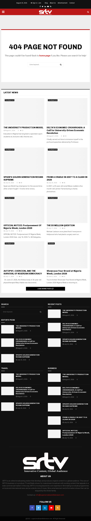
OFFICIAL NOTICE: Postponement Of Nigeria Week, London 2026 (22, 226)
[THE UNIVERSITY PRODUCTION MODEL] (24, 111)
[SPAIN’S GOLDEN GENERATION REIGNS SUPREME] (24, 160)
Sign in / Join (36, 3)
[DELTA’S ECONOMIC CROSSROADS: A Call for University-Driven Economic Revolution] (67, 111)
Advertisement (62, 3)
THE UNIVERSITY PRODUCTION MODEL (23, 127)
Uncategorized (9, 100)
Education (51, 243)
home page (44, 55)
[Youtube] (51, 507)
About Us (53, 3)
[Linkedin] (45, 507)
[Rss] (57, 507)
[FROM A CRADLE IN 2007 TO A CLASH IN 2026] (67, 160)
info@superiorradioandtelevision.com (50, 495)
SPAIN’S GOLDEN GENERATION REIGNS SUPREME (27, 356)
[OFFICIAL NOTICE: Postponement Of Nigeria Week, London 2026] (24, 209)
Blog (46, 3)
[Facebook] (32, 507)
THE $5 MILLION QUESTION (61, 225)
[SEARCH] (40, 311)
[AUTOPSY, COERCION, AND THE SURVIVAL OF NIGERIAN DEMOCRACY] (24, 254)
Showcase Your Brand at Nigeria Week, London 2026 (64, 272)
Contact (72, 3)
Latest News (11, 92)
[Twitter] (38, 507)
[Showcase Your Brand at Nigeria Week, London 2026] (67, 254)
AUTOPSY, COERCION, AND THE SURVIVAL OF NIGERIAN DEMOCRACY (23, 272)
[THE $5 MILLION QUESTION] (67, 209)
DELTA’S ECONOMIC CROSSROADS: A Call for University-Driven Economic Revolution (66, 130)
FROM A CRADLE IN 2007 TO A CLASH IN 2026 (74, 418)
